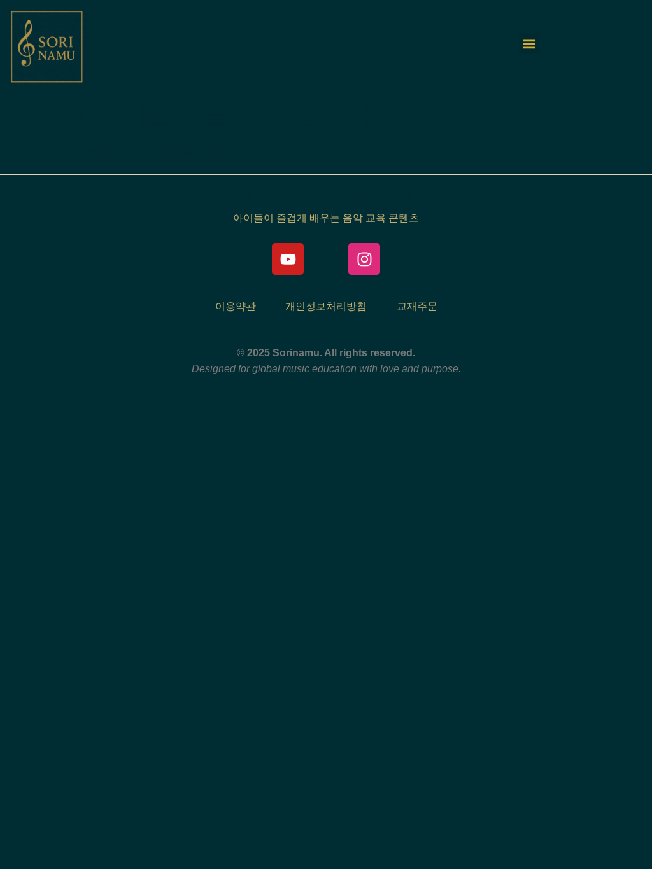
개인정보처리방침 (326, 306)
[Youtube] (288, 259)
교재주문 (417, 306)
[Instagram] (364, 259)
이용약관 (235, 306)
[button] (529, 43)
